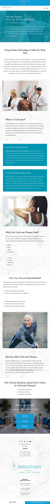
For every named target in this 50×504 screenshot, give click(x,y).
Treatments (11, 22)
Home (6, 22)
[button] (45, 8)
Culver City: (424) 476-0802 (25, 454)
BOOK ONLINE (12, 502)
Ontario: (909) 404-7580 (25, 455)
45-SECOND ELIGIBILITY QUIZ (37, 502)
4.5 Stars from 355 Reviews (25, 444)
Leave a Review (25, 446)
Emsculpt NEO (42, 68)
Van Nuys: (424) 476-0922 (25, 452)
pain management (36, 188)
